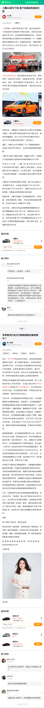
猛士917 (32, 353)
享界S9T (6, 353)
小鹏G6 (17, 23)
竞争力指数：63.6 (18, 243)
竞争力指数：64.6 (18, 620)
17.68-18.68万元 (17, 241)
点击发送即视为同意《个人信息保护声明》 (14, 250)
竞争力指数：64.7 (18, 646)
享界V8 (15, 353)
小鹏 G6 (5, 76)
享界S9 (23, 353)
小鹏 (4, 28)
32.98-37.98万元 (17, 618)
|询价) (14, 76)
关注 (38, 17)
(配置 (10, 76)
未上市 (14, 636)
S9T (19, 387)
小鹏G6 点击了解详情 (32, 70)
